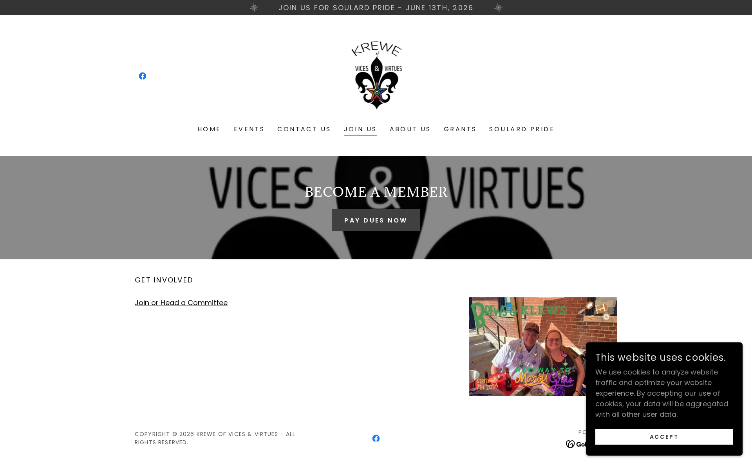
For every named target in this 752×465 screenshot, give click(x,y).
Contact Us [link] (304, 129)
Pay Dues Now (375, 220)
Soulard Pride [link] (522, 129)
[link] (142, 76)
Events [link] (249, 129)
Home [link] (209, 129)
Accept (664, 437)
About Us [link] (410, 129)
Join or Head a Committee (181, 303)
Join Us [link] (360, 129)
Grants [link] (460, 129)
